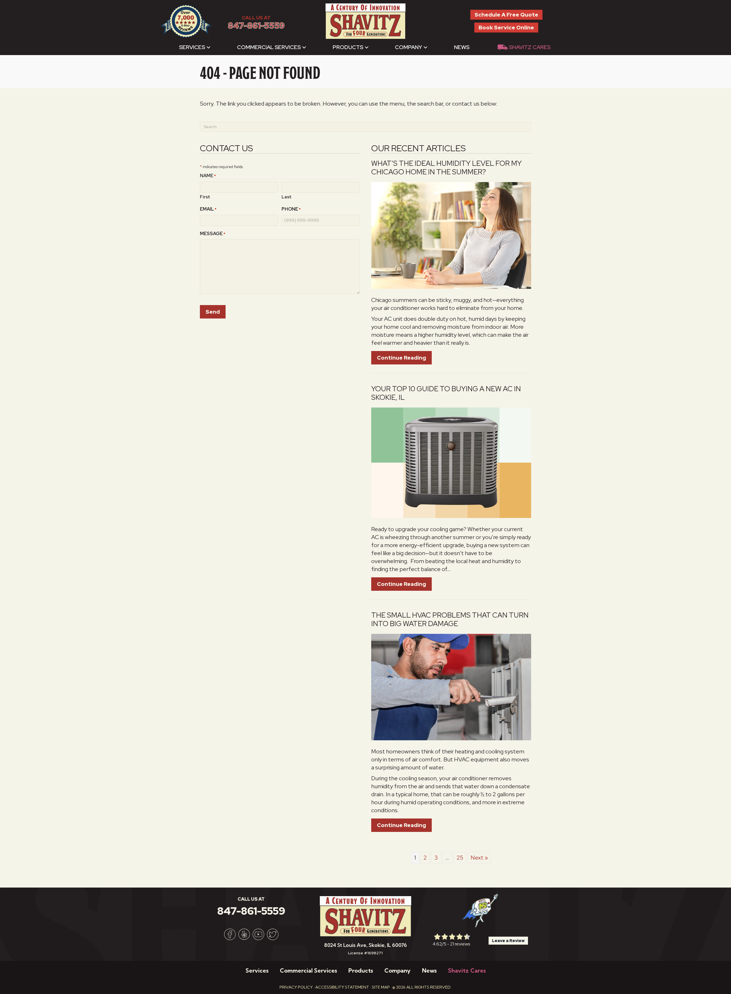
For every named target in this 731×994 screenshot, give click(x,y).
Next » (479, 857)
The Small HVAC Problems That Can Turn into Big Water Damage (450, 619)
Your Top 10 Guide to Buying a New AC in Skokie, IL (446, 393)
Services (192, 47)
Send (213, 311)
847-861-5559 (256, 25)
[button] (208, 47)
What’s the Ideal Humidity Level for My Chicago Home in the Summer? (446, 168)
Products (348, 47)
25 (460, 857)
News (461, 47)
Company (408, 47)
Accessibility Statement (342, 987)
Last (287, 197)
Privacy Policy (296, 987)
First (205, 197)
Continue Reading (404, 357)
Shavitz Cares (530, 47)
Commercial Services (269, 47)
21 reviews (460, 944)
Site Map (381, 987)
